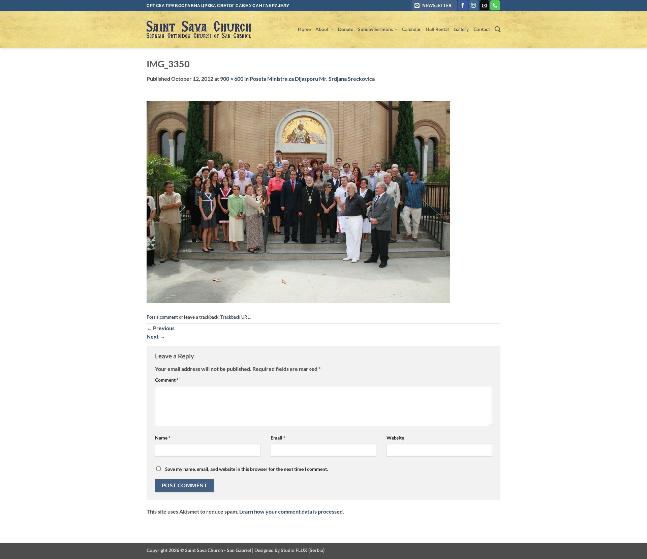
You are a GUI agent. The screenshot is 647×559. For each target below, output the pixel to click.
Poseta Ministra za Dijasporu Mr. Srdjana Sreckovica (312, 78)
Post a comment (162, 317)
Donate (345, 29)
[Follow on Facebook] (463, 5)
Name (163, 438)
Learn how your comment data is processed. (291, 511)
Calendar (411, 29)
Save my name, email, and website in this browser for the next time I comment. (246, 469)
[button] (434, 5)
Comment (167, 380)
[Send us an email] (484, 5)
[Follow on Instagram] (474, 5)
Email (278, 438)
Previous (161, 328)
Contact (481, 29)
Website (395, 438)
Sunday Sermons (375, 29)
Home (304, 29)
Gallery (461, 29)
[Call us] (495, 5)
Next (156, 336)
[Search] (497, 29)
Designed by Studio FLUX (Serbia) (289, 550)
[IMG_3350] (298, 201)
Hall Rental (437, 29)
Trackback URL (235, 317)
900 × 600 (231, 78)
